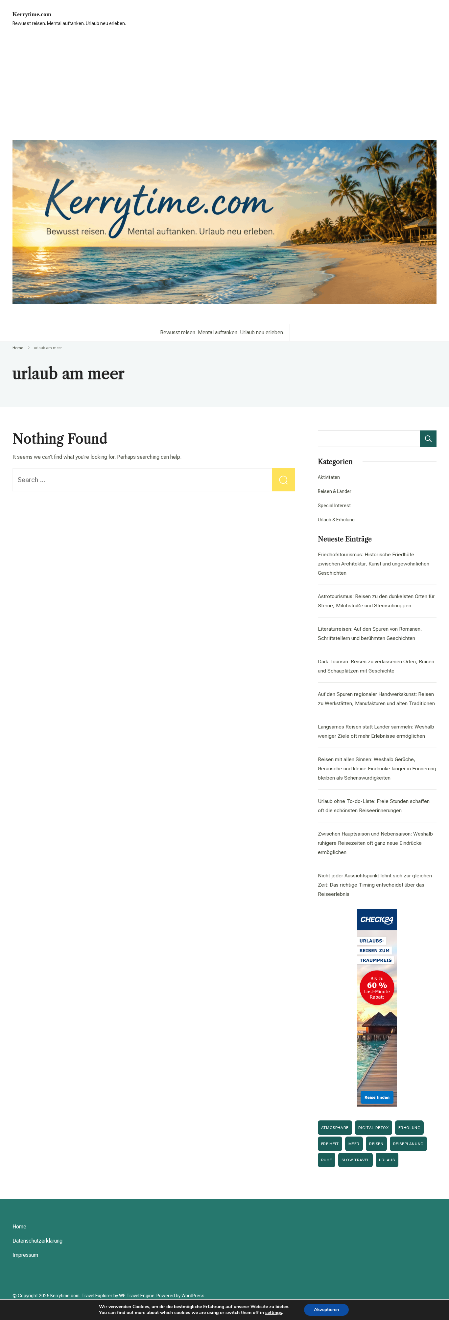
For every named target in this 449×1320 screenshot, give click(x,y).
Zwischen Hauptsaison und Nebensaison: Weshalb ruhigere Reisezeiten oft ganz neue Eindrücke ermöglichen (375, 843)
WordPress (192, 1295)
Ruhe (326, 1160)
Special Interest (334, 505)
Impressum (25, 1255)
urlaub (387, 1160)
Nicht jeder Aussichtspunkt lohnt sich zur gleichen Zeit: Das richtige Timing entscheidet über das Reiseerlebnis (375, 884)
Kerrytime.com (31, 14)
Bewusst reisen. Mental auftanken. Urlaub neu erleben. (222, 332)
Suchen (428, 438)
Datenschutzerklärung (37, 1241)
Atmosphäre (335, 1127)
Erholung (409, 1127)
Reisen (376, 1143)
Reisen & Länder (334, 491)
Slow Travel (355, 1160)
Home (19, 1227)
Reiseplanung (408, 1143)
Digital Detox (373, 1127)
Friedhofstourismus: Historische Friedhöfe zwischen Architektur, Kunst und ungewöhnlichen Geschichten (373, 563)
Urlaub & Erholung (336, 519)
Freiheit (330, 1143)
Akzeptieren (326, 1309)
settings (273, 1313)
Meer (354, 1143)
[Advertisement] (224, 84)
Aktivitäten (329, 477)
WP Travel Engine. (137, 1295)
